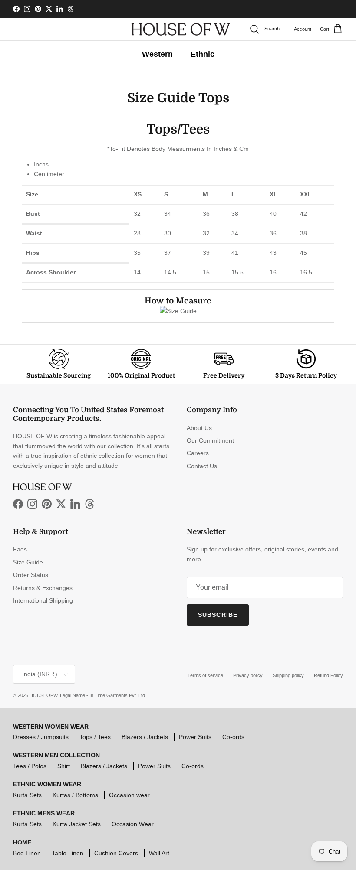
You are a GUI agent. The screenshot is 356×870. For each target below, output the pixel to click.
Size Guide (28, 562)
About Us (199, 427)
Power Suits (195, 736)
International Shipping (43, 600)
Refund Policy (328, 675)
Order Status (30, 574)
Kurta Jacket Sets (77, 824)
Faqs (20, 549)
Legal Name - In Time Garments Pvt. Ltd (102, 695)
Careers (198, 453)
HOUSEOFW (43, 695)
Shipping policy (288, 675)
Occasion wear (129, 795)
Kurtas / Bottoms (75, 795)
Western (157, 54)
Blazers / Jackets (145, 736)
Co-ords (233, 736)
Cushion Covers (116, 853)
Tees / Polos (29, 765)
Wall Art (159, 853)
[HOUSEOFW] (181, 29)
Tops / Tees (95, 736)
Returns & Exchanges (43, 587)
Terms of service (205, 675)
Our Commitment (210, 440)
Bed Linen (27, 853)
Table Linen (67, 853)
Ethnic (202, 54)
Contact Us (202, 466)
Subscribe (217, 614)
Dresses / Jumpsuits (41, 736)
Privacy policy (248, 675)
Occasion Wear (133, 824)
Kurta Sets (27, 795)
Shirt (63, 765)
